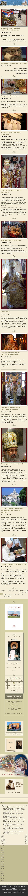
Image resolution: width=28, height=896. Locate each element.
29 (11, 690)
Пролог (14, 670)
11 (14, 683)
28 (21, 688)
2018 (2, 862)
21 (21, 685)
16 (9, 685)
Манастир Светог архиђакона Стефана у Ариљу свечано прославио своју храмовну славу (14, 819)
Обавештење (5, 311)
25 (14, 688)
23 (9, 688)
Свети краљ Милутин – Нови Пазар (13, 464)
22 (6, 688)
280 (17, 590)
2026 (2, 803)
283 (22, 592)
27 (19, 688)
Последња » (7, 596)
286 (5, 594)
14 (21, 683)
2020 (2, 857)
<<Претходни (9, 678)
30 (14, 690)
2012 (2, 876)
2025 (2, 846)
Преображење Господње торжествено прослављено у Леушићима (13, 814)
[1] (19, 39)
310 (22, 594)
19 (16, 685)
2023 (2, 850)
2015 (2, 869)
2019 (2, 859)
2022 (2, 852)
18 (14, 685)
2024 (2, 848)
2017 (2, 864)
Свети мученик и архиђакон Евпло (14, 663)
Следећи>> (19, 678)
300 (18, 594)
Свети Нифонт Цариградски (14, 667)
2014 (2, 871)
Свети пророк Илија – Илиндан (11, 833)
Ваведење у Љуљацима (9, 96)
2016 (2, 866)
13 (19, 683)
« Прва (2, 590)
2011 (2, 878)
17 (11, 685)
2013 (2, 873)
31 (16, 690)
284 (26, 592)
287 (9, 594)
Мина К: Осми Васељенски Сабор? (13, 564)
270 (13, 590)
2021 (2, 855)
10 (11, 683)
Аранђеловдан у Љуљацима (11, 240)
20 (19, 685)
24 (11, 688)
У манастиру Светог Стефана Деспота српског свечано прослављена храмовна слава (13, 828)
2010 (2, 880)
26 (16, 688)
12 (16, 683)
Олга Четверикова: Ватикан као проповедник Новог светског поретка (12, 510)
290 (15, 594)
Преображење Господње (9, 816)
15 (6, 685)
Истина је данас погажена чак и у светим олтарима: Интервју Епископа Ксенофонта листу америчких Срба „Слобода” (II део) (14, 808)
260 (10, 590)
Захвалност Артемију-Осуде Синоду (14, 63)
